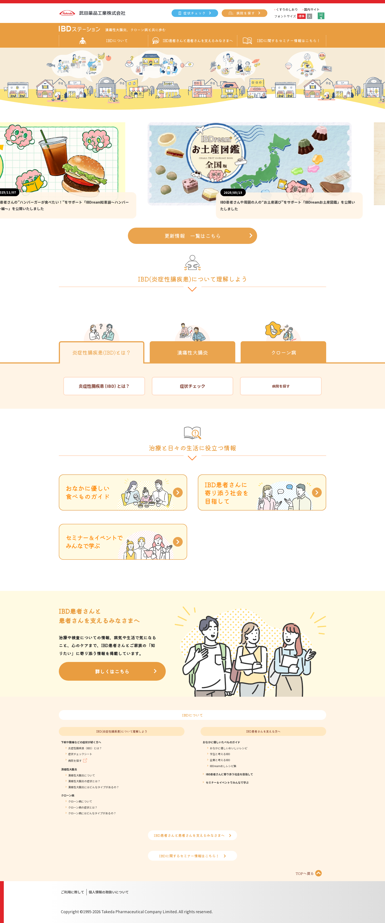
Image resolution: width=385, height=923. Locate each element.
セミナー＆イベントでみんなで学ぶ (227, 782)
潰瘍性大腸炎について (81, 775)
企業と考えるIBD (220, 760)
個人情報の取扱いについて (109, 892)
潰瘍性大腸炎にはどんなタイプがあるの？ (93, 787)
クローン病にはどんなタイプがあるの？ (92, 813)
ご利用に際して (72, 892)
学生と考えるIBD (220, 754)
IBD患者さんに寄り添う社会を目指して (229, 774)
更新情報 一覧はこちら (192, 235)
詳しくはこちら (112, 671)
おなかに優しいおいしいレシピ (228, 748)
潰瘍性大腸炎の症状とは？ (84, 781)
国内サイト (312, 9)
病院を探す (245, 12)
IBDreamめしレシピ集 (223, 766)
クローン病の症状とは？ (82, 807)
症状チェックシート (80, 754)
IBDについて (192, 715)
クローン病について (80, 801)
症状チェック (194, 12)
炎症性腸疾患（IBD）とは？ (85, 748)
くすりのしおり (287, 9)
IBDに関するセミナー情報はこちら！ (288, 40)
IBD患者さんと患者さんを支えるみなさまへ (198, 40)
